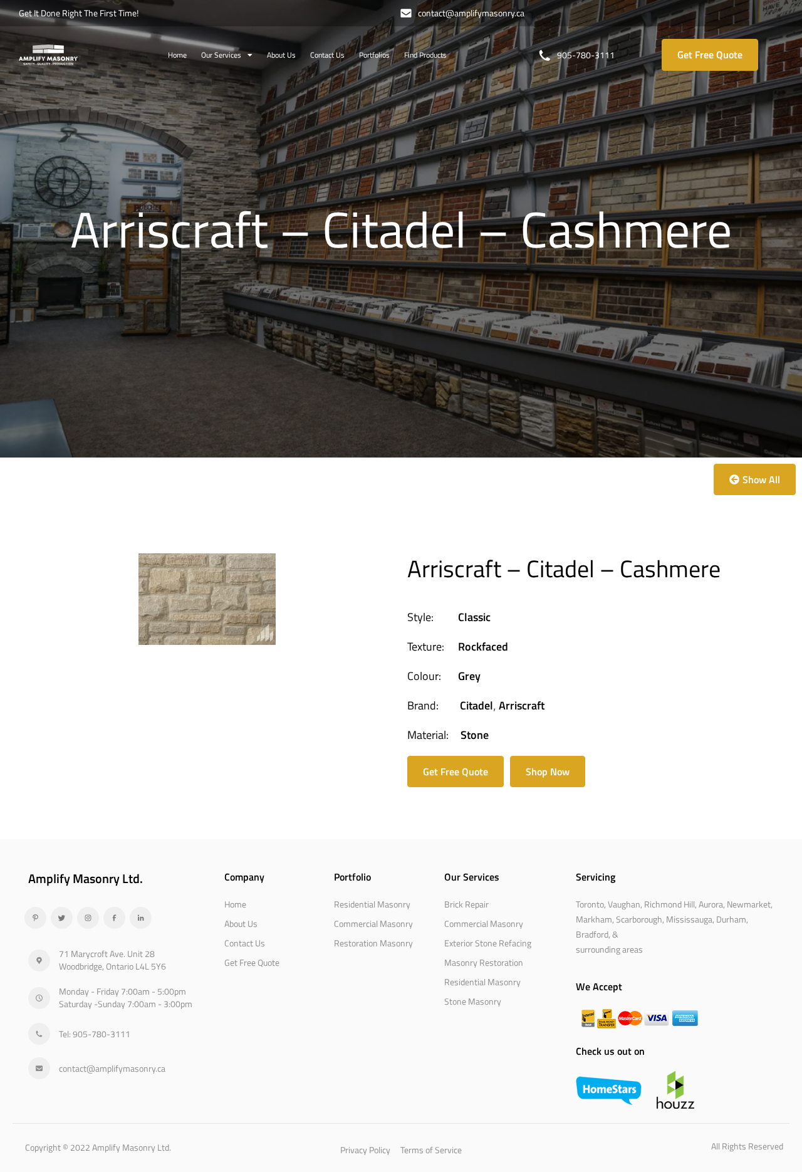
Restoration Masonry (373, 943)
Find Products (425, 55)
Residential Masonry (372, 904)
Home (177, 55)
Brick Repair (466, 904)
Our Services (221, 55)
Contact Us (327, 55)
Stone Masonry (472, 1001)
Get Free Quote (251, 962)
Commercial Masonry (373, 923)
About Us (281, 55)
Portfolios (374, 55)
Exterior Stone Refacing (487, 943)
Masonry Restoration (483, 962)
